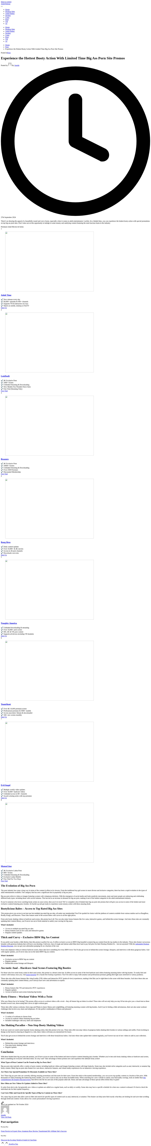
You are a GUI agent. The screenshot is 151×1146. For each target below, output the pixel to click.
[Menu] (2, 6)
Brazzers (5, 459)
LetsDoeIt (5, 376)
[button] (6, 1117)
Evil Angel (5, 785)
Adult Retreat (5, 4)
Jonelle (3, 1115)
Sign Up (4, 308)
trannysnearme (31, 975)
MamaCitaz (6, 866)
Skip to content (6, 2)
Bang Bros (6, 542)
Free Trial (4, 391)
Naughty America (9, 623)
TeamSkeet (6, 704)
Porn (9, 53)
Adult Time (6, 295)
